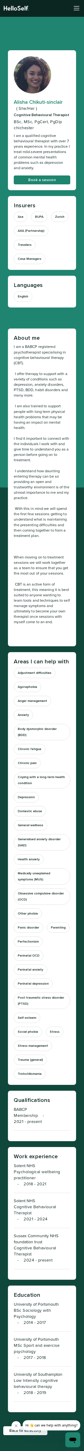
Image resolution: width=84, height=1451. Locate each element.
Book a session (42, 180)
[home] (16, 8)
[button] (75, 8)
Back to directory (25, 1431)
